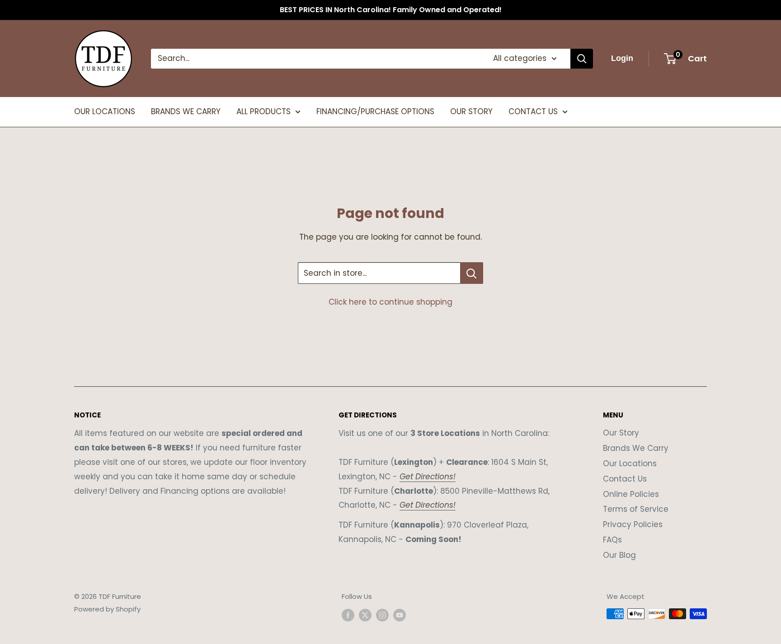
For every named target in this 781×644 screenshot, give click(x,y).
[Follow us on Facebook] (348, 614)
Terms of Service (635, 509)
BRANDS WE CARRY (186, 111)
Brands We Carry (635, 448)
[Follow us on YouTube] (399, 614)
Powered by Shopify (107, 609)
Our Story (621, 432)
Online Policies (631, 494)
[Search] (581, 59)
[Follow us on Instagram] (382, 614)
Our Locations (630, 463)
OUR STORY (471, 111)
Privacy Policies (633, 524)
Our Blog (619, 555)
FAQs (612, 539)
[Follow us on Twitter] (365, 614)
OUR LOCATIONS (104, 111)
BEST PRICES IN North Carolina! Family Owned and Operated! (391, 10)
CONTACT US (533, 111)
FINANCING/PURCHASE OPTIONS (375, 111)
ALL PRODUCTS (263, 111)
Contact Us (625, 478)
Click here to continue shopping (390, 302)
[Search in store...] (471, 273)
